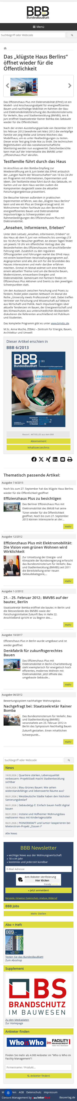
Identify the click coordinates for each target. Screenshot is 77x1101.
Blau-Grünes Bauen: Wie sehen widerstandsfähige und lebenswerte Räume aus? (34, 789)
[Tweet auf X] (41, 460)
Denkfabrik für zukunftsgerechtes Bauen (33, 652)
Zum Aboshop (13, 960)
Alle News (11, 833)
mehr (68, 526)
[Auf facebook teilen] (34, 460)
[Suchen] (72, 35)
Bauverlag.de (67, 1097)
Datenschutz (33, 1092)
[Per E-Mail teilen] (62, 459)
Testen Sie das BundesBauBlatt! (24, 957)
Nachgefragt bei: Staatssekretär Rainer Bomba (38, 708)
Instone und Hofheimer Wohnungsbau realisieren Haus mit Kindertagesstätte (35, 815)
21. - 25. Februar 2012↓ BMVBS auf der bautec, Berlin (36, 599)
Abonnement (38, 441)
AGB (21, 1092)
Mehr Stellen (38, 913)
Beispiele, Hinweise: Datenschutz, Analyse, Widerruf (31, 898)
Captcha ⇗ (52, 884)
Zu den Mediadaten (17, 1020)
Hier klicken (42, 880)
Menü (40, 27)
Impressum (50, 1092)
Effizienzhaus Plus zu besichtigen (32, 498)
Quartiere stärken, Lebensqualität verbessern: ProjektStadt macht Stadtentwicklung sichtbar (34, 779)
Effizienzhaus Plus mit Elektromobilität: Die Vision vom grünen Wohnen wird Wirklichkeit (38, 547)
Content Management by (17, 1097)
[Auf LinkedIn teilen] (55, 460)
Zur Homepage (14, 1023)
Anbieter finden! (40, 1075)
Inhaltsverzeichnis (38, 447)
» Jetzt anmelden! (38, 890)
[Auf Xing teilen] (48, 460)
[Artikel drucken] (69, 459)
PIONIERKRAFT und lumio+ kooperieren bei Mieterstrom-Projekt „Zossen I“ (37, 824)
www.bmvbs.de (60, 323)
